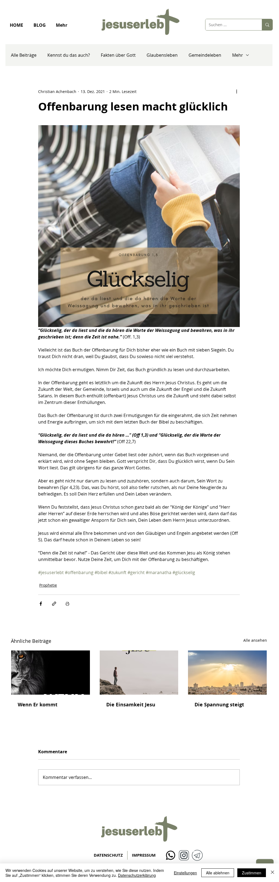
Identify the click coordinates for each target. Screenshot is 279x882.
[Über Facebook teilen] (40, 603)
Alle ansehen (255, 640)
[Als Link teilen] (54, 603)
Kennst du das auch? (68, 55)
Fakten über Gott (118, 55)
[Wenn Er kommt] (50, 672)
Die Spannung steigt (219, 704)
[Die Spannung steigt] (227, 672)
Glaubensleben (162, 55)
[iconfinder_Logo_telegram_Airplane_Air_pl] (197, 855)
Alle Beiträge (24, 55)
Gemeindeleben (205, 55)
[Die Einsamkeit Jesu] (139, 672)
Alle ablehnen (217, 872)
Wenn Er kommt (37, 704)
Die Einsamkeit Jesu (130, 704)
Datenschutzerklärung (137, 875)
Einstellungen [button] (185, 872)
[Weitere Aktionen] (236, 91)
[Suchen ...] (267, 24)
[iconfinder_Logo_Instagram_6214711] (184, 855)
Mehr (237, 55)
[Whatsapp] (170, 855)
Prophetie (48, 585)
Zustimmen (251, 872)
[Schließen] (272, 873)
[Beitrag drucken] (67, 603)
